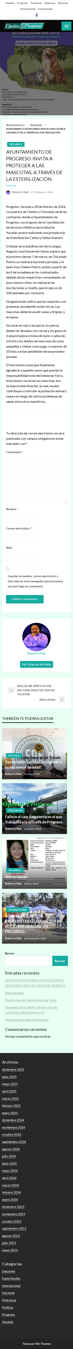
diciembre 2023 (13, 1207)
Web (9, 547)
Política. (14, 755)
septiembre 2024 (14, 1142)
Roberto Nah (20, 192)
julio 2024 (9, 1156)
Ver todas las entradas (36, 664)
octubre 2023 (11, 1221)
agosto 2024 (11, 1149)
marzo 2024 (10, 1185)
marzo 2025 (10, 1098)
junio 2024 (9, 1163)
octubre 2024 (11, 1134)
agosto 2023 (11, 1236)
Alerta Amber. (16, 877)
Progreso (22, 2)
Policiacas (36, 2)
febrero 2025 (11, 1105)
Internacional (27, 8)
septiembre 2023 (14, 1228)
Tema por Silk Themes (37, 1343)
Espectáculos (45, 8)
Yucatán (9, 2)
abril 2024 (9, 1178)
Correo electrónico (19, 528)
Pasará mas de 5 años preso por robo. (31, 1000)
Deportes (49, 2)
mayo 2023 (10, 1250)
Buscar (9, 953)
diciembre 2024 (13, 1120)
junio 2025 (9, 1077)
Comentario (14, 452)
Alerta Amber (14, 993)
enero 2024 (10, 1199)
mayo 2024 (10, 1170)
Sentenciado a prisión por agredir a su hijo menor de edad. (33, 764)
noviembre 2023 (13, 1214)
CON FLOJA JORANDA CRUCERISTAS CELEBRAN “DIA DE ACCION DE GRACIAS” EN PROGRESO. (33, 924)
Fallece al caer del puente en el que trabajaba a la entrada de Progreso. (34, 819)
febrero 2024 (11, 1192)
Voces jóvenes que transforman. (27, 1020)
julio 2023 (9, 1243)
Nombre (12, 509)
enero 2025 (10, 1113)
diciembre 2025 (13, 1069)
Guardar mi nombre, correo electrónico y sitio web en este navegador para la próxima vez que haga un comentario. (35, 581)
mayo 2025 (10, 1084)
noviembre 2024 (13, 1127)
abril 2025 (9, 1091)
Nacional (63, 2)
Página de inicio (15, 125)
